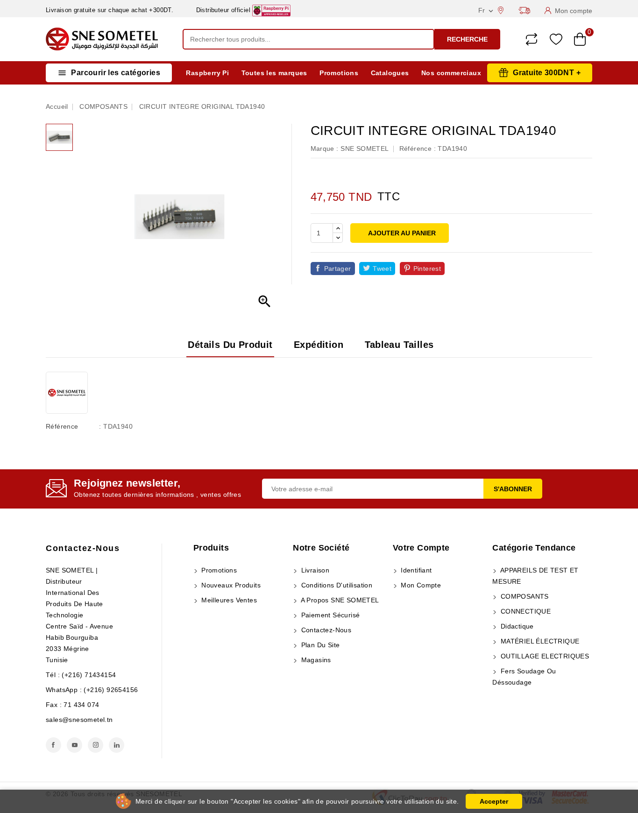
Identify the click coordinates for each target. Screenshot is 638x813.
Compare (531, 39)
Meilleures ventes (228, 600)
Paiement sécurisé (329, 615)
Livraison (314, 570)
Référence (62, 426)
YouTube (74, 745)
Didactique (515, 626)
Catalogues (390, 73)
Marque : (325, 148)
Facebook (53, 745)
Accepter (494, 801)
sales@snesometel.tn (79, 719)
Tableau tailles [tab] (399, 344)
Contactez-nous (83, 548)
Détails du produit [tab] (230, 344)
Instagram (95, 745)
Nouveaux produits (230, 585)
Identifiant (415, 570)
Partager (337, 268)
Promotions (338, 73)
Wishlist (556, 39)
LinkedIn (116, 745)
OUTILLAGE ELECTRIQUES (543, 656)
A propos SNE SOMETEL (339, 600)
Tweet (382, 268)
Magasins (315, 660)
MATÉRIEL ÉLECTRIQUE (538, 641)
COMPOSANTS (523, 596)
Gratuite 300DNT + (547, 73)
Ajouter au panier (401, 233)
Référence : (417, 148)
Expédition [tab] (318, 344)
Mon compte (420, 585)
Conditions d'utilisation (335, 585)
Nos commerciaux (451, 73)
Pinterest (427, 268)
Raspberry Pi (207, 73)
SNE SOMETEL (364, 148)
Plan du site (319, 645)
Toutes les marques (274, 73)
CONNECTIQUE (524, 611)
